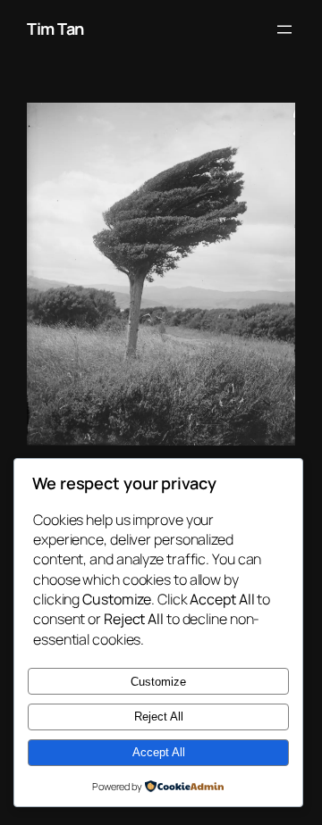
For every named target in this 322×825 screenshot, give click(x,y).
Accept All (158, 752)
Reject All (158, 716)
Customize (158, 681)
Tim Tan (55, 28)
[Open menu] (284, 29)
